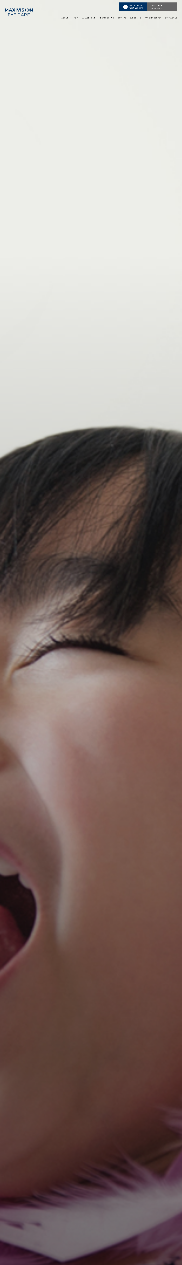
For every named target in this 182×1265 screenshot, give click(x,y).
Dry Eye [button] (121, 18)
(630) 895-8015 (136, 8)
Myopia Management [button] (83, 18)
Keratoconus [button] (106, 18)
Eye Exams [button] (135, 18)
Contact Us (171, 18)
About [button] (64, 18)
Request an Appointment (91, 1254)
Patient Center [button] (153, 18)
